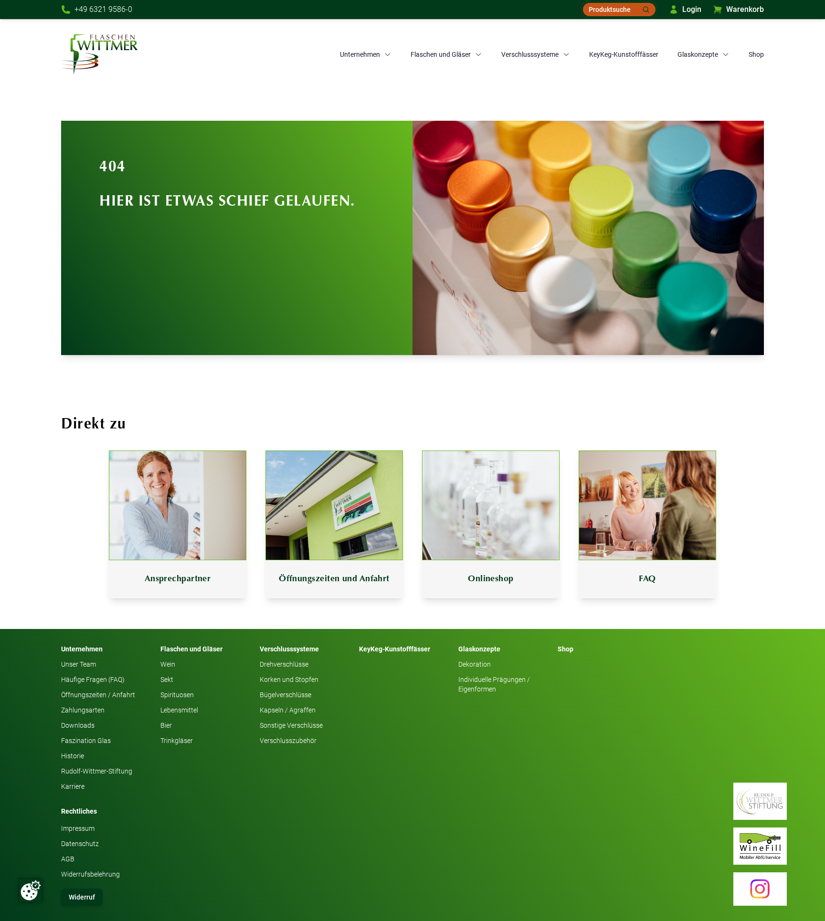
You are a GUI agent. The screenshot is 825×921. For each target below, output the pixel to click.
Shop (756, 54)
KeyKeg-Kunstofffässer (623, 54)
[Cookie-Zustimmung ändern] (30, 890)
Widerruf (82, 897)
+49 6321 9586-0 (103, 9)
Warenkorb (745, 9)
